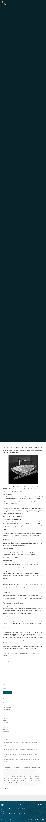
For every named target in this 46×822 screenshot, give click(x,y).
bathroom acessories (14, 653)
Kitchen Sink (5, 722)
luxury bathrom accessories (34, 653)
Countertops (5, 711)
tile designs (5, 784)
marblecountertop (37, 780)
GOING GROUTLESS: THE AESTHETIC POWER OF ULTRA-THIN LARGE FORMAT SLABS (20, 754)
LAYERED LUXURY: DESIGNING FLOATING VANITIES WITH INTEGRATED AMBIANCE (20, 749)
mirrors (4, 782)
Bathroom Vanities (6, 774)
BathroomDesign (15, 771)
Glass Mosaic (5, 716)
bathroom (17, 769)
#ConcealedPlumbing (17, 767)
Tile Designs (5, 729)
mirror (4, 724)
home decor (5, 776)
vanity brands (15, 784)
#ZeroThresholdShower (36, 767)
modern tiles (10, 782)
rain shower (32, 782)
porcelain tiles (16, 782)
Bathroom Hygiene (6, 709)
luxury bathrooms (6, 780)
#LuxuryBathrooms (26, 767)
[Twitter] (5, 788)
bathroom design (23, 771)
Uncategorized (6, 731)
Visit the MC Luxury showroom (18, 644)
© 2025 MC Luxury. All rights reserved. (8, 819)
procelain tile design (24, 782)
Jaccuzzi (4, 720)
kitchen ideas (26, 776)
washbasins (37, 595)
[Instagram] (7, 788)
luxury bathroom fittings (34, 778)
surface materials (6, 727)
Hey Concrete (5, 718)
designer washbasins (23, 653)
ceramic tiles (14, 774)
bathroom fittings (31, 771)
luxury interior (22, 780)
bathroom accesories (24, 769)
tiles (10, 784)
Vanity (4, 733)
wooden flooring (33, 784)
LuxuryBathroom (25, 778)
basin (4, 769)
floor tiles (30, 774)
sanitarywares (38, 782)
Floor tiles (5, 713)
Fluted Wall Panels (37, 774)
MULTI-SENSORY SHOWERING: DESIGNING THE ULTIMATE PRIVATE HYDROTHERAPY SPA (21, 759)
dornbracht (20, 774)
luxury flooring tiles (15, 780)
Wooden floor (5, 735)
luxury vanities (29, 780)
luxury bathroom (18, 778)
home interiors (12, 776)
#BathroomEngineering (7, 767)
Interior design (19, 776)
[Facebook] (3, 788)
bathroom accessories (34, 769)
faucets (25, 774)
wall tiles (21, 784)
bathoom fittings (6, 653)
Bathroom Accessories (7, 707)
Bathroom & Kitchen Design (8, 705)
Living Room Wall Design (34, 776)
